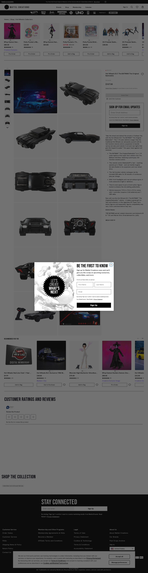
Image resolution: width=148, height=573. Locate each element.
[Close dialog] (111, 265)
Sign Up (93, 305)
